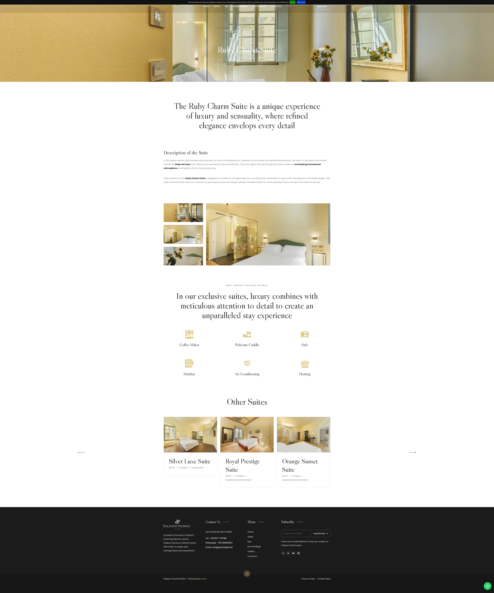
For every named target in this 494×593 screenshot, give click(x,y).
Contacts (276, 6)
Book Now (322, 6)
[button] (487, 586)
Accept (292, 2)
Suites (217, 6)
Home (206, 6)
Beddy (203, 578)
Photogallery (259, 6)
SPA (226, 6)
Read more (301, 2)
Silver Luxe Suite (189, 461)
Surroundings (240, 6)
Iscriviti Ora (319, 533)
